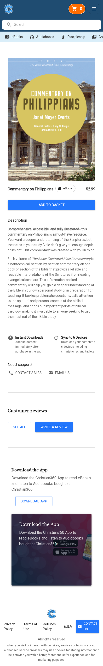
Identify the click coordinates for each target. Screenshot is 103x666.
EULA (68, 626)
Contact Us (87, 626)
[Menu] (94, 9)
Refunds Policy (49, 626)
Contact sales (28, 373)
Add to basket (52, 205)
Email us (62, 373)
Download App (34, 501)
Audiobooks (41, 36)
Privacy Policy (9, 626)
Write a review (54, 427)
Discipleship (73, 36)
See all (19, 427)
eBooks (14, 36)
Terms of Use (30, 626)
